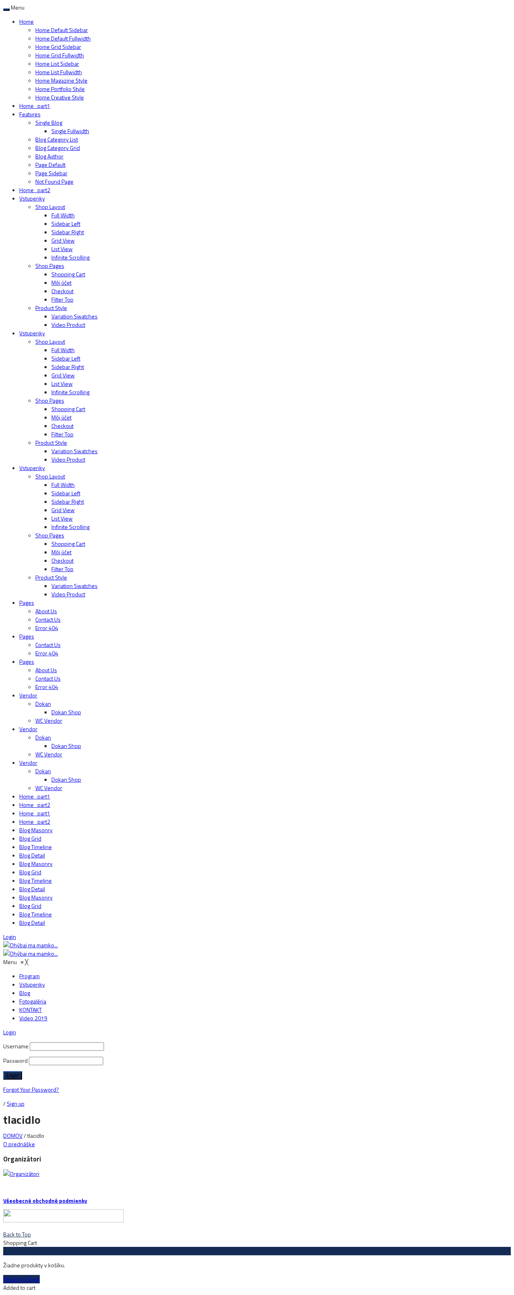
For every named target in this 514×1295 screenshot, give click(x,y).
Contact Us (48, 619)
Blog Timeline (35, 847)
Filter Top (62, 299)
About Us (46, 611)
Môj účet (61, 282)
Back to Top (17, 1234)
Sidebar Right (67, 232)
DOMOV (12, 1135)
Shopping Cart (68, 274)
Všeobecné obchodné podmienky (45, 1200)
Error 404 (46, 628)
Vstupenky (32, 198)
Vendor (28, 695)
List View (62, 249)
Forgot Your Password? (31, 1089)
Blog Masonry (36, 830)
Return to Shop (21, 1279)
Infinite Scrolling (70, 257)
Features (30, 114)
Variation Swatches (74, 316)
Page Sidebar (51, 173)
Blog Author (49, 156)
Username (16, 1046)
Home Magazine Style (61, 80)
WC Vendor (48, 720)
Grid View (63, 240)
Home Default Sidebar (61, 30)
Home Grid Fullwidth (59, 55)
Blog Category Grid (57, 148)
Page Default (50, 164)
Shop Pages (49, 265)
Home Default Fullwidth (63, 38)
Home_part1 (34, 105)
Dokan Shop (66, 712)
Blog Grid (30, 838)
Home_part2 (34, 190)
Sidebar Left (65, 223)
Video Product (68, 324)
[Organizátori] (21, 1173)
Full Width (63, 215)
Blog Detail (32, 855)
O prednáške (19, 1144)
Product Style (51, 308)
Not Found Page (54, 181)
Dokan (43, 703)
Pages (26, 602)
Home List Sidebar (57, 63)
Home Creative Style (59, 97)
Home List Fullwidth (58, 72)
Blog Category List (56, 139)
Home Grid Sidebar (58, 47)
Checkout (62, 291)
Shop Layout (50, 207)
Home (26, 21)
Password (15, 1060)
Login (9, 936)
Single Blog (48, 122)
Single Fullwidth (70, 131)
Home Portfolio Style (60, 89)
